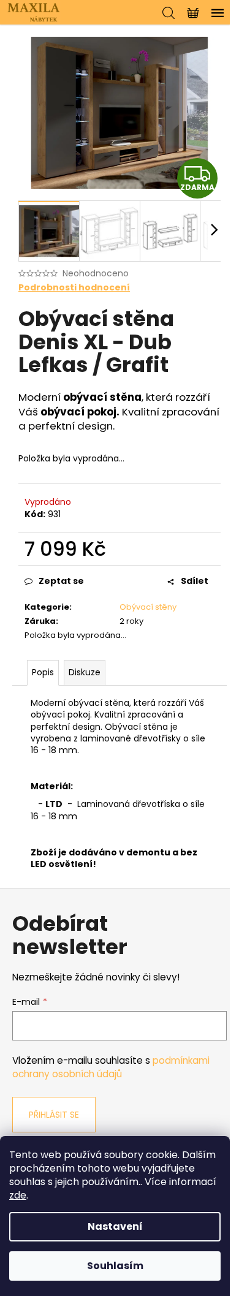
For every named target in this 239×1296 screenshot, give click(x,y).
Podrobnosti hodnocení (74, 288)
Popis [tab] (43, 672)
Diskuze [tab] (85, 672)
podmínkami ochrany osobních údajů (111, 1067)
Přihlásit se (54, 1114)
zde (17, 1195)
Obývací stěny (148, 607)
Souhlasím (115, 1266)
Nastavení (115, 1226)
